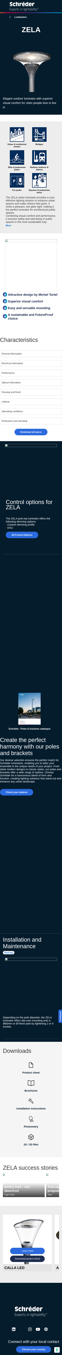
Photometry (31, 1126)
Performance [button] (8, 373)
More (8, 225)
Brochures (31, 1090)
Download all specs (31, 432)
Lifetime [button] (6, 402)
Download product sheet (27, 1258)
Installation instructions (31, 1108)
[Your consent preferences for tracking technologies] (57, 1350)
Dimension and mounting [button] (14, 421)
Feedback (60, 1016)
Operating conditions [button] (12, 411)
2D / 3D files (31, 1144)
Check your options (16, 792)
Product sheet (31, 1072)
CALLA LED (14, 1268)
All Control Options (22, 535)
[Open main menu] (57, 6)
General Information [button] (12, 354)
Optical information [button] (11, 382)
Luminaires (20, 17)
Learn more (27, 1251)
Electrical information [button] (12, 363)
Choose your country (33, 1349)
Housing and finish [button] (11, 392)
